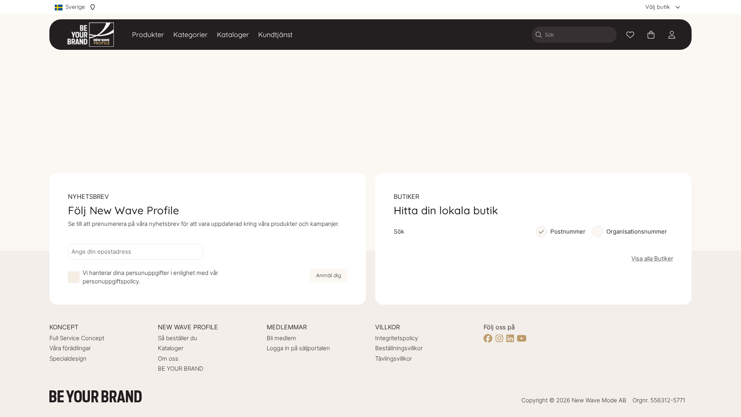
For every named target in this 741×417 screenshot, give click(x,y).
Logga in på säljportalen (298, 348)
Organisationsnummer (636, 231)
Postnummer (567, 231)
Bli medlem (281, 338)
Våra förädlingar (70, 348)
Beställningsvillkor (399, 348)
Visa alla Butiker (652, 258)
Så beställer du (177, 338)
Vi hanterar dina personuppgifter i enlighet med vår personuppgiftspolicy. (150, 277)
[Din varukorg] (651, 34)
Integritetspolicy (396, 338)
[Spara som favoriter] (630, 34)
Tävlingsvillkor (393, 358)
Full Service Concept (76, 338)
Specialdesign (67, 358)
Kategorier (190, 34)
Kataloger (233, 34)
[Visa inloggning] (672, 34)
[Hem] (91, 34)
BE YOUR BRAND (180, 368)
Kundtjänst (275, 34)
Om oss (168, 358)
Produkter (148, 34)
